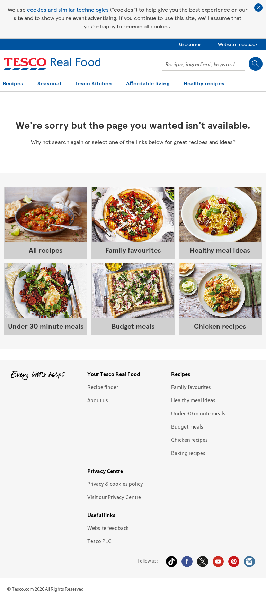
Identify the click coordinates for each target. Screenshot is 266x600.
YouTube (218, 561)
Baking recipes (188, 453)
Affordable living (147, 84)
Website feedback (108, 528)
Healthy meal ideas (193, 400)
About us (97, 400)
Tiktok (171, 561)
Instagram (249, 561)
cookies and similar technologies (68, 10)
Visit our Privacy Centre (114, 497)
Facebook (187, 561)
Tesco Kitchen (93, 84)
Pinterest (233, 561)
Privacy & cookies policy (115, 484)
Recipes (13, 84)
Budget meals (187, 426)
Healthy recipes (204, 84)
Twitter (202, 561)
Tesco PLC (99, 541)
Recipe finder (102, 387)
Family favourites (191, 387)
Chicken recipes (189, 440)
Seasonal (49, 84)
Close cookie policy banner (258, 7)
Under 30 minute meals (198, 413)
